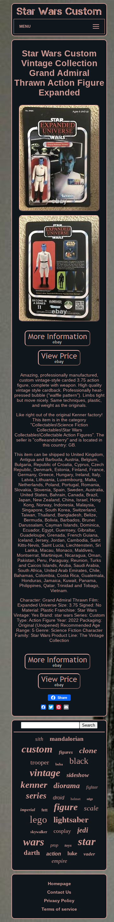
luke (72, 853)
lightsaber (71, 819)
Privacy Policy (59, 900)
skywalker (38, 832)
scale (91, 808)
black (78, 761)
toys (68, 845)
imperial (27, 809)
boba (59, 764)
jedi (82, 830)
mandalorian (67, 738)
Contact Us (59, 892)
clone (88, 750)
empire (59, 861)
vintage (45, 772)
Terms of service (59, 909)
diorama (67, 785)
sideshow (77, 775)
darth (32, 852)
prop (54, 845)
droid (58, 797)
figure (66, 807)
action (53, 853)
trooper (39, 762)
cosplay (62, 831)
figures (66, 752)
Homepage (59, 883)
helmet (75, 799)
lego (38, 819)
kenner (34, 785)
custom (37, 749)
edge (90, 799)
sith (39, 739)
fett (44, 810)
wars (33, 842)
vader (89, 853)
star (87, 841)
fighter (92, 787)
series (36, 795)
